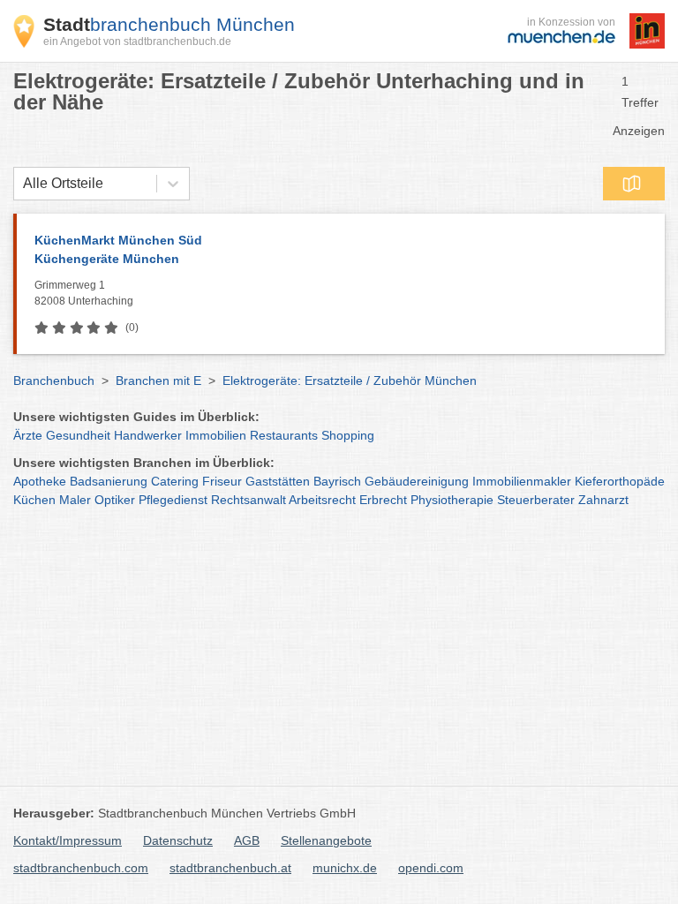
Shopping (347, 435)
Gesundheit (78, 435)
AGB (247, 840)
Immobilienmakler (521, 481)
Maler (75, 500)
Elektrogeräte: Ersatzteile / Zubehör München (349, 380)
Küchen (34, 500)
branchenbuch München (169, 24)
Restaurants (284, 435)
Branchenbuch (53, 380)
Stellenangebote (326, 840)
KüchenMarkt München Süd (118, 249)
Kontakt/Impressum (67, 840)
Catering (175, 481)
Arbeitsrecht (322, 500)
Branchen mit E (158, 380)
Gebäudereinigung (417, 481)
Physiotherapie (452, 500)
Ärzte (27, 435)
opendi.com (430, 868)
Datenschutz (178, 840)
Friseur (222, 481)
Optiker (114, 500)
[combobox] (23, 183)
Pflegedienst (173, 500)
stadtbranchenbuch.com (80, 868)
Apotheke (39, 481)
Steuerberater (536, 500)
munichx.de (345, 868)
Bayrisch (337, 481)
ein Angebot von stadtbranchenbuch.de (137, 41)
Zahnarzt (603, 500)
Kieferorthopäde (620, 481)
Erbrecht (383, 500)
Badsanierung (108, 481)
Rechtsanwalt (248, 500)
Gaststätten (277, 481)
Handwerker (148, 435)
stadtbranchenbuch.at (230, 868)
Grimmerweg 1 (83, 293)
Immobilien (215, 435)
